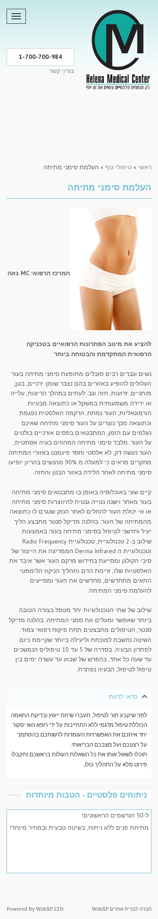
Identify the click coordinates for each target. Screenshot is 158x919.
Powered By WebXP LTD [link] (35, 909)
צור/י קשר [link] (61, 71)
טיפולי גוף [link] (118, 167)
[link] (117, 48)
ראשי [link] (144, 167)
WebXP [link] (100, 909)
